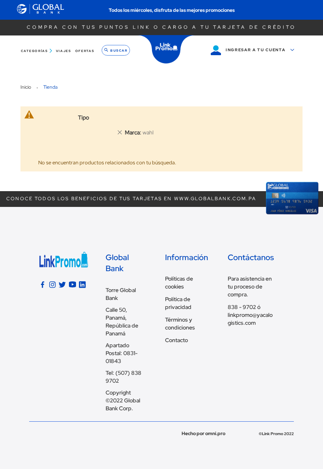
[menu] (59, 51)
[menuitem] (37, 51)
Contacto (176, 340)
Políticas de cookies (179, 282)
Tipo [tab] (83, 117)
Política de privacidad (178, 303)
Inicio (26, 87)
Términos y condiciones (180, 323)
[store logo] (166, 49)
